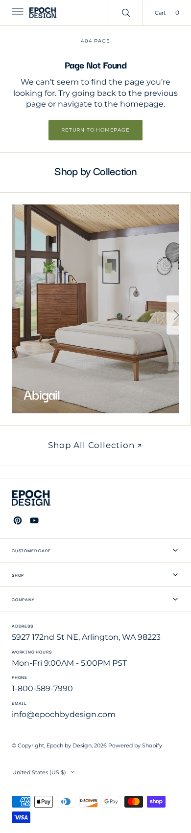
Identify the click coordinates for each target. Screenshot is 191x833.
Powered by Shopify (135, 746)
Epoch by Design (69, 746)
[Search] (126, 12)
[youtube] (34, 520)
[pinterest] (18, 520)
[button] (17, 13)
